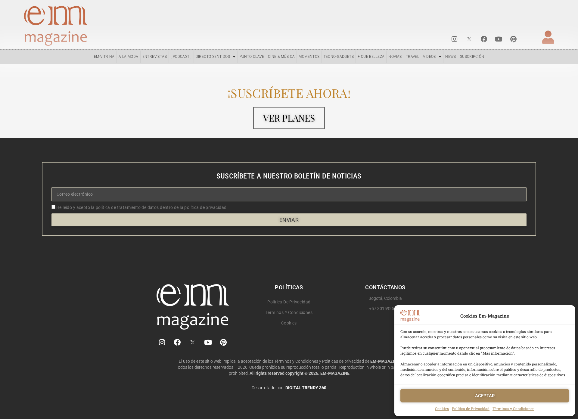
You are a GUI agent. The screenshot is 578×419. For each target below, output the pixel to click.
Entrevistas (154, 56)
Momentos (309, 56)
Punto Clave (252, 56)
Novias (395, 56)
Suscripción (472, 56)
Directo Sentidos (213, 56)
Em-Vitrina (104, 56)
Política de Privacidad (470, 408)
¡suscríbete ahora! (289, 93)
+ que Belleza (371, 56)
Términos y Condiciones (513, 408)
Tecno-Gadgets (339, 56)
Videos (429, 56)
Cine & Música (281, 56)
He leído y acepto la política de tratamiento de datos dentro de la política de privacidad (141, 207)
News (450, 56)
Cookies (442, 408)
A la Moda (128, 56)
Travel (412, 56)
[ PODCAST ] (181, 56)
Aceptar (485, 396)
